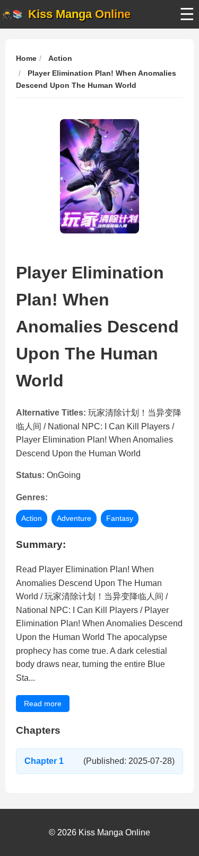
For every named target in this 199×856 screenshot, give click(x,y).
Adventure (74, 518)
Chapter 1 (44, 760)
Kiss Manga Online (79, 14)
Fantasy (119, 518)
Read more (43, 703)
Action (31, 518)
